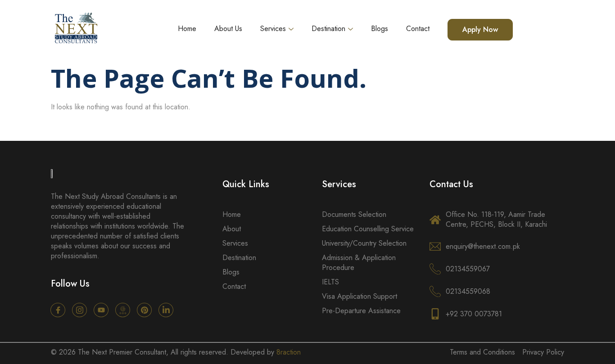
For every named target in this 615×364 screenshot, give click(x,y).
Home (187, 28)
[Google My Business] (122, 310)
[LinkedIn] (165, 310)
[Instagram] (79, 310)
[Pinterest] (144, 310)
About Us (228, 28)
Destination (328, 28)
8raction (288, 352)
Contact (418, 28)
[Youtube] (101, 310)
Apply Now (480, 29)
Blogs (379, 28)
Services (273, 28)
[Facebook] (57, 310)
